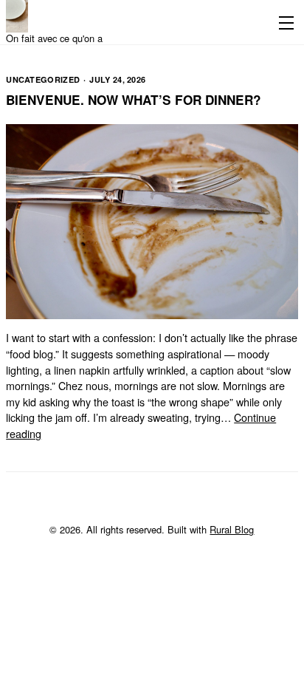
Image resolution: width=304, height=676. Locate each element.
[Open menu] (283, 22)
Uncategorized (43, 79)
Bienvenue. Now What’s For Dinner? (133, 100)
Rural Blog (232, 529)
